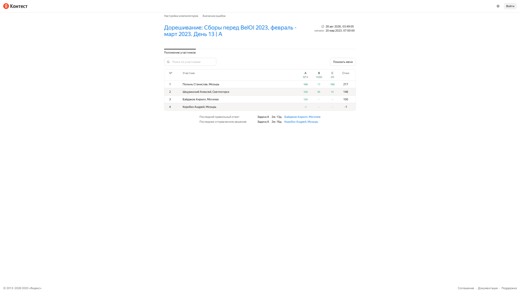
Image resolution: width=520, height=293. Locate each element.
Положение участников (180, 52)
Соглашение (466, 288)
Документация (488, 288)
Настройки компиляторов (181, 15)
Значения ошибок (214, 15)
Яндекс (35, 288)
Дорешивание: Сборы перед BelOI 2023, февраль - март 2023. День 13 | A (230, 30)
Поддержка (509, 288)
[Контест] (15, 6)
